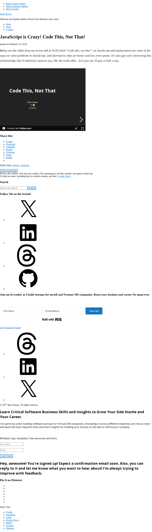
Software (25, 165)
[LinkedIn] (28, 243)
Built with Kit (52, 319)
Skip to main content (15, 3)
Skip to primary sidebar (17, 6)
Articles (16, 165)
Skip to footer (12, 9)
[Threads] (28, 266)
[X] (28, 220)
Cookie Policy (64, 176)
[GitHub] (28, 289)
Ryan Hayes (5, 14)
